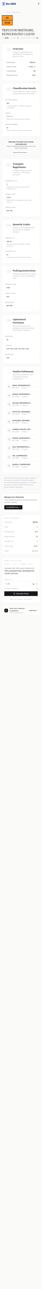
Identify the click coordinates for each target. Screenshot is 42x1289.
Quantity (8, 580)
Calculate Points (22, 594)
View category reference (21, 599)
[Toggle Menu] (39, 3)
